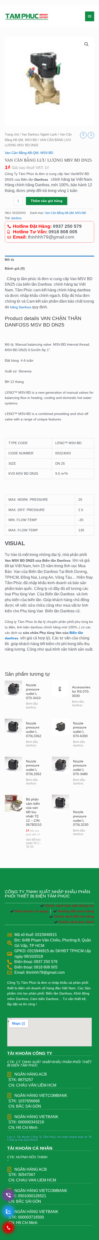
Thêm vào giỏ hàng (46, 201)
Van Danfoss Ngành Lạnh (39, 134)
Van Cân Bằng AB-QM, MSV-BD (29, 153)
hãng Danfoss (20, 307)
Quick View (13, 706)
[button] (86, 44)
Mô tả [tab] (9, 259)
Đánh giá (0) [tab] (15, 268)
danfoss (16, 218)
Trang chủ (12, 134)
